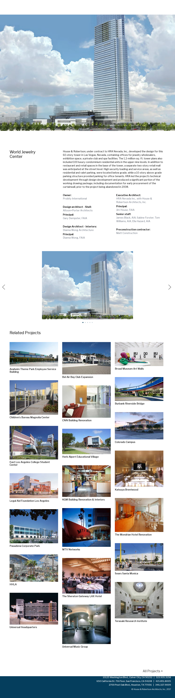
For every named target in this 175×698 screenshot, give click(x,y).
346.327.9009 (163, 685)
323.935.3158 (163, 677)
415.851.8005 (163, 681)
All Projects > (153, 671)
